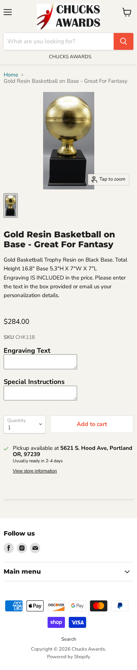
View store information (35, 471)
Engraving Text (27, 350)
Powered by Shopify (68, 657)
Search (68, 639)
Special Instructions (34, 381)
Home (11, 75)
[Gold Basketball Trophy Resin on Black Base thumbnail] (10, 205)
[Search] (123, 41)
